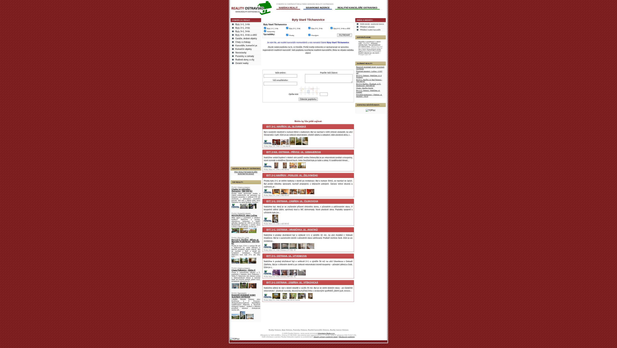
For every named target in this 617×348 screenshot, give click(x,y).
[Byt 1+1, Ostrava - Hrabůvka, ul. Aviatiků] (268, 248)
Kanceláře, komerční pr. (246, 45)
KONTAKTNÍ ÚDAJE (246, 174)
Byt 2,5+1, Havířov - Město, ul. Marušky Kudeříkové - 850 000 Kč (245, 242)
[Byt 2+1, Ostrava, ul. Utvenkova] (268, 274)
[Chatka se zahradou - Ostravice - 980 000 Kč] (235, 208)
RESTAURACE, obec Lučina (244, 215)
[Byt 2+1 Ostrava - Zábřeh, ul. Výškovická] (268, 298)
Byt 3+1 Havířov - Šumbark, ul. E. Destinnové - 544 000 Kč (368, 85)
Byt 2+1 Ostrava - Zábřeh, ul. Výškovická (292, 282)
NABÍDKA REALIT (288, 7)
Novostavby (240, 52)
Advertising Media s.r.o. (326, 333)
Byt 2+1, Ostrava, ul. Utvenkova (286, 256)
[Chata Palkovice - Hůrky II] (235, 287)
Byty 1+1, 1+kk (242, 24)
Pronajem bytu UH (364, 54)
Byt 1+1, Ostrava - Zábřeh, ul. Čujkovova (292, 201)
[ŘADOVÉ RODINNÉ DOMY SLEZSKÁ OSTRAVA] (235, 318)
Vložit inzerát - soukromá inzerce (372, 24)
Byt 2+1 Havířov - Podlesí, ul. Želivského (292, 175)
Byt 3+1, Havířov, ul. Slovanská (286, 126)
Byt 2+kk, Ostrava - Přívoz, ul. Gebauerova (293, 152)
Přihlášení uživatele (367, 27)
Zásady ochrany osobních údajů (326, 337)
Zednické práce (376, 48)
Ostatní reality (242, 63)
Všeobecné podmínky (347, 337)
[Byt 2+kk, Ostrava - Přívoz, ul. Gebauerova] (268, 167)
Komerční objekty (243, 49)
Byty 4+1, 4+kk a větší (246, 35)
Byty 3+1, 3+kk (242, 31)
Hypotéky (366, 43)
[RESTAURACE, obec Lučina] (235, 232)
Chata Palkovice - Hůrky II (243, 270)
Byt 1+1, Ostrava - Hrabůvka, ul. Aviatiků (292, 229)
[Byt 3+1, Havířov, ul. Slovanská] (268, 144)
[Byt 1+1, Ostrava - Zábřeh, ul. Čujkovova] (268, 222)
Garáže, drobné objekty (246, 38)
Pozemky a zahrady (244, 56)
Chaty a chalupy (242, 42)
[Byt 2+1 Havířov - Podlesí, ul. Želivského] (268, 193)
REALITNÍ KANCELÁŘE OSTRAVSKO (357, 7)
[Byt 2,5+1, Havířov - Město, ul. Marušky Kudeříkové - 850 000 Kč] (235, 263)
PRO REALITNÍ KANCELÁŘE (245, 172)
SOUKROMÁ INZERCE (318, 7)
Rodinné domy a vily (244, 59)
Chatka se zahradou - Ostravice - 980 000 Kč (242, 190)
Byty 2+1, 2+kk (242, 28)
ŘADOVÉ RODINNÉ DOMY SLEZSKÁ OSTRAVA (244, 296)
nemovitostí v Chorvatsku (372, 51)
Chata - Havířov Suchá (364, 88)
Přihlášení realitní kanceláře (370, 30)
